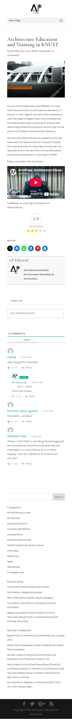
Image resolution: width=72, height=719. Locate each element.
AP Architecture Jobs (19, 512)
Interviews (45, 51)
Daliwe (29, 386)
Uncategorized (15, 572)
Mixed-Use (13, 556)
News (10, 561)
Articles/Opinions (17, 523)
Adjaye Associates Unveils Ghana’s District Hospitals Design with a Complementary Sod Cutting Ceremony (32, 617)
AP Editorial (17, 51)
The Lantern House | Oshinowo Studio (28, 586)
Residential (13, 566)
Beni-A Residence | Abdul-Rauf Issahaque (30, 597)
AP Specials (13, 518)
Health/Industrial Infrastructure (25, 545)
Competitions (15, 534)
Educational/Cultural (19, 539)
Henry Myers (14, 664)
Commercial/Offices (18, 529)
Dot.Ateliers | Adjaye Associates (24, 592)
